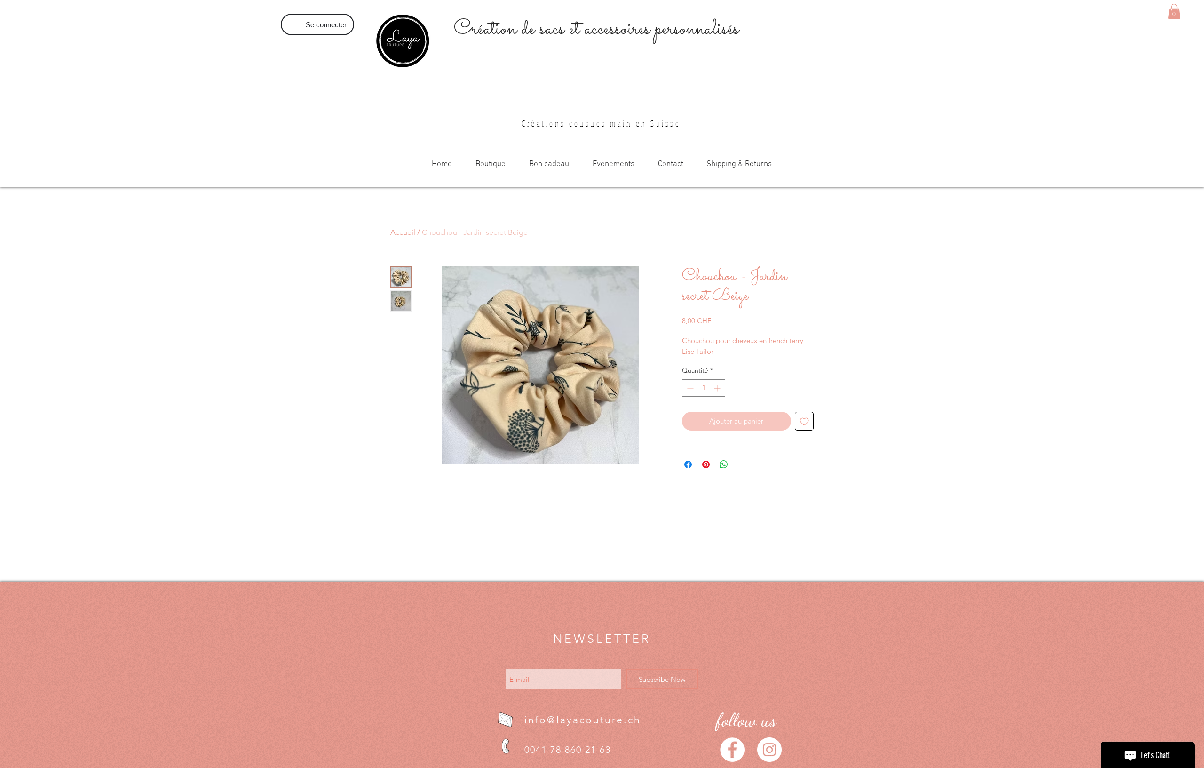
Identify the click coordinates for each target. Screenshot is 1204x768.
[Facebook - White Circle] (732, 749)
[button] (1174, 11)
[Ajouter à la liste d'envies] (804, 421)
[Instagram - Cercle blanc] (769, 749)
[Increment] (718, 388)
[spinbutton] (703, 388)
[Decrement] (689, 388)
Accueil (402, 232)
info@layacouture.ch (582, 720)
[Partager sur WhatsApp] (723, 464)
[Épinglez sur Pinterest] (706, 464)
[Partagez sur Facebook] (688, 464)
